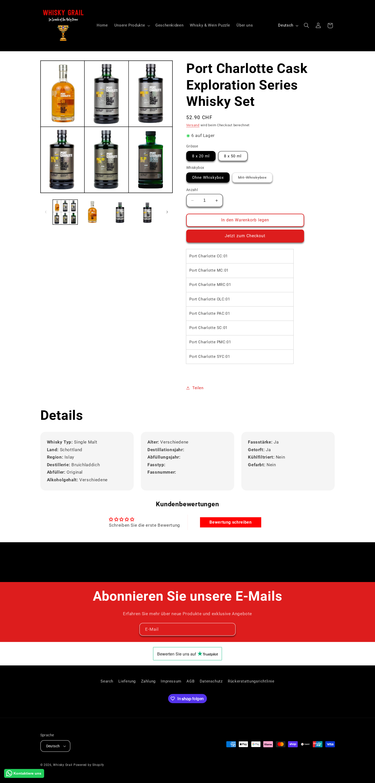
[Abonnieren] (229, 629)
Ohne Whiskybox (208, 177)
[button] (131, 25)
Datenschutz (211, 681)
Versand (192, 125)
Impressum (171, 681)
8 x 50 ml (233, 156)
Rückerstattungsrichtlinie (251, 681)
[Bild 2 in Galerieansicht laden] (92, 212)
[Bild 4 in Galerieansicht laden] (147, 212)
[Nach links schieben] (46, 212)
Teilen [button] (198, 388)
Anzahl (192, 190)
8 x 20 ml (201, 156)
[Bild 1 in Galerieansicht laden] (65, 212)
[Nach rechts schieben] (167, 212)
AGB (190, 681)
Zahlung (148, 681)
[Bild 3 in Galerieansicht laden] (120, 212)
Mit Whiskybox (255, 179)
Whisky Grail (62, 765)
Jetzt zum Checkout (245, 235)
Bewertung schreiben (230, 522)
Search (107, 681)
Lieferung (127, 681)
